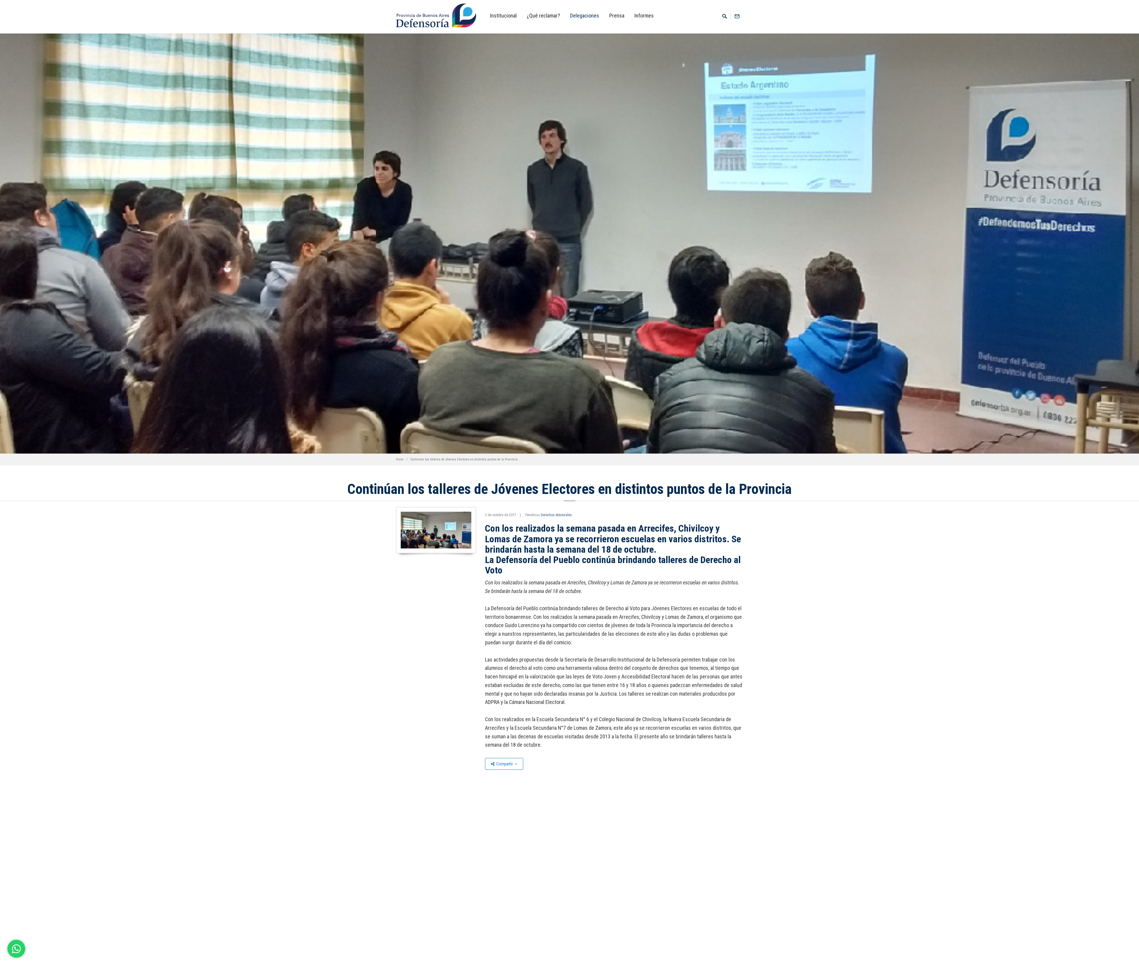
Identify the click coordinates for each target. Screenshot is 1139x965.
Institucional (503, 15)
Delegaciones (584, 15)
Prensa (616, 15)
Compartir (504, 763)
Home (400, 459)
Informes (644, 15)
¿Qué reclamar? (543, 15)
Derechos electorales (556, 515)
